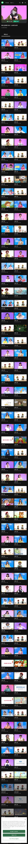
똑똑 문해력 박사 (5, 25)
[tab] (5, 34)
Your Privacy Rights (14, 838)
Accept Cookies (14, 831)
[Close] (25, 819)
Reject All (14, 835)
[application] (14, 12)
